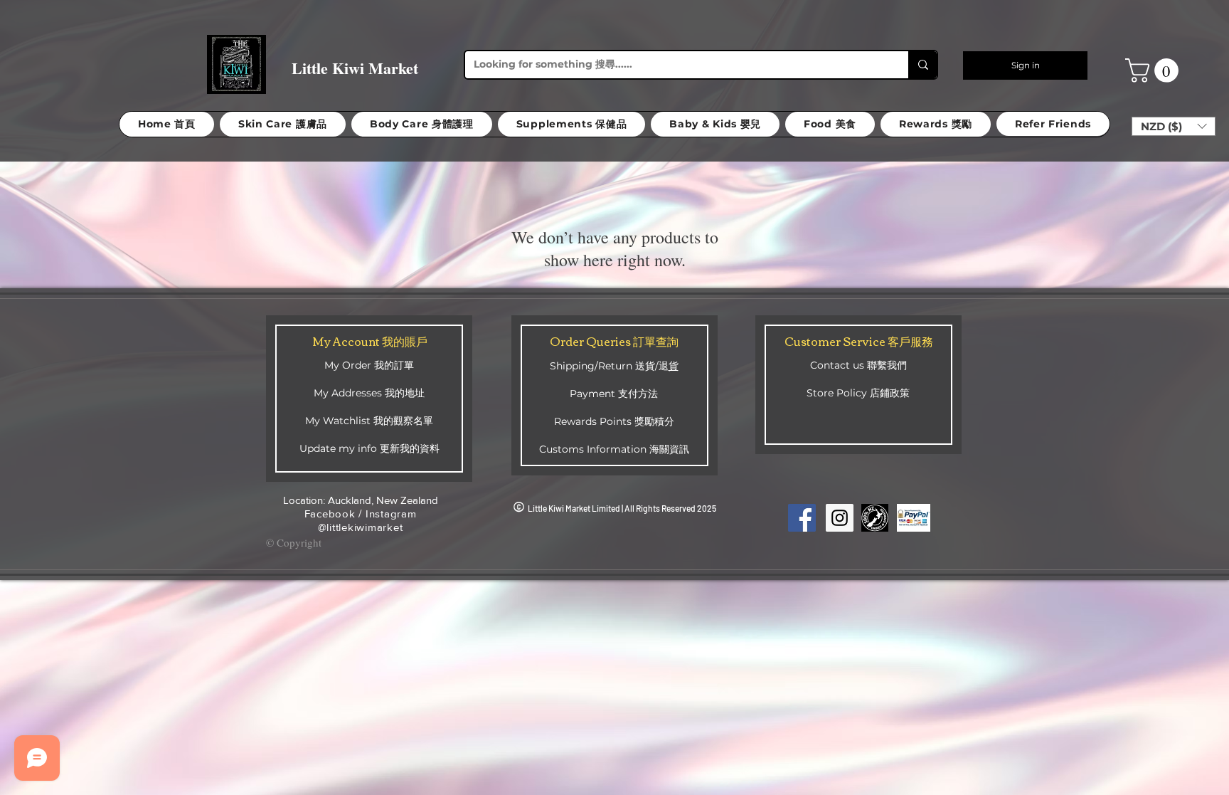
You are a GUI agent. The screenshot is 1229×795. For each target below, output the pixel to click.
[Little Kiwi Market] (802, 518)
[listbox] (1173, 126)
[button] (1154, 70)
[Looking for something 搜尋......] (922, 64)
